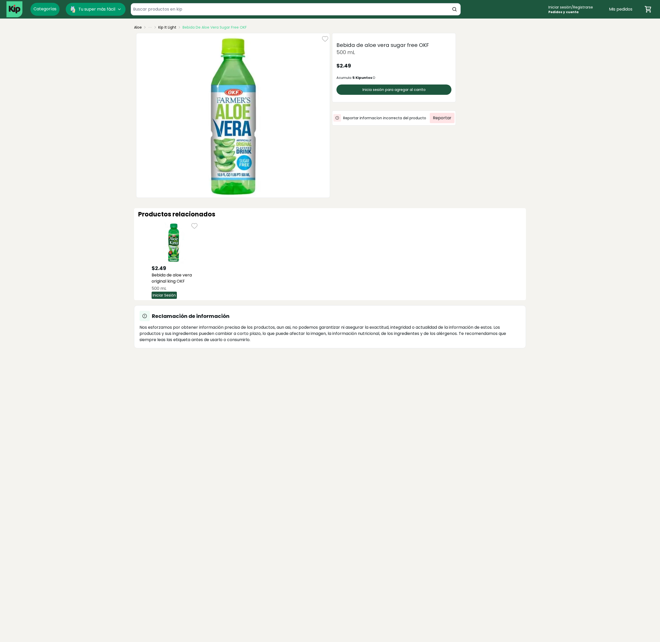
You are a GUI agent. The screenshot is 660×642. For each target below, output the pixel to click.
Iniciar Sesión (164, 295)
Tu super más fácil (96, 9)
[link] (215, 27)
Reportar (442, 118)
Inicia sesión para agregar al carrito (394, 89)
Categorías (45, 9)
